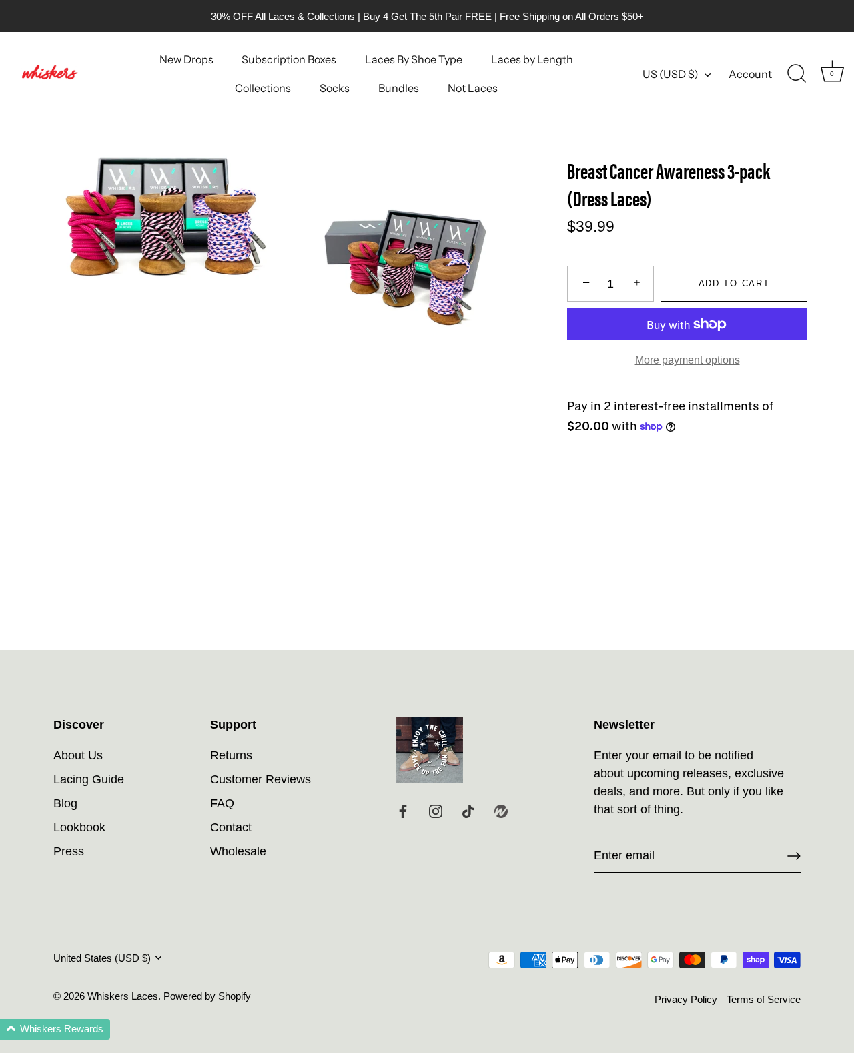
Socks (335, 88)
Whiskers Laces (122, 996)
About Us (78, 755)
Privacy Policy (686, 999)
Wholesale (238, 851)
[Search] (796, 74)
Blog (65, 803)
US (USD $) (671, 74)
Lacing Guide (88, 779)
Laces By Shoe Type (413, 59)
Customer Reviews (260, 779)
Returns (231, 755)
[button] (55, 1029)
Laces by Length (532, 59)
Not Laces (473, 88)
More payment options (687, 360)
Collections (263, 88)
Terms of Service (764, 999)
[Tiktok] (468, 810)
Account (750, 74)
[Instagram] (435, 810)
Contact (231, 827)
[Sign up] (794, 856)
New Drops (186, 59)
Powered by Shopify (207, 996)
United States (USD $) (102, 958)
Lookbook (79, 827)
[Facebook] (403, 810)
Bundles (398, 88)
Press (68, 851)
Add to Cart (734, 283)
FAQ (222, 803)
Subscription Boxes (289, 59)
